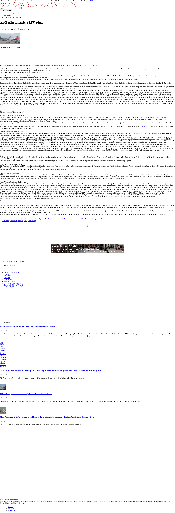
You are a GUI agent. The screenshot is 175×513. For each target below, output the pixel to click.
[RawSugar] (132, 501)
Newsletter (7, 16)
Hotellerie (7, 278)
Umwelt (99, 219)
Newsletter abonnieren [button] (10, 265)
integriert (20, 221)
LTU (25, 221)
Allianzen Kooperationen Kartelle (13, 219)
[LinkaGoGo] (98, 501)
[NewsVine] (116, 501)
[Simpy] (160, 501)
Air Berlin (5, 221)
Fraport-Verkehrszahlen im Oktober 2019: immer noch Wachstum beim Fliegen (27, 326)
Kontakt (10, 507)
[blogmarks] (49, 501)
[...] (1, 339)
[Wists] (15, 503)
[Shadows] (153, 501)
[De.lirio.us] (74, 501)
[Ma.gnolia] (108, 501)
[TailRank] (9, 503)
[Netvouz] (124, 501)
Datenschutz (12, 508)
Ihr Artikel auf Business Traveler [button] (13, 261)
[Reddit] (140, 501)
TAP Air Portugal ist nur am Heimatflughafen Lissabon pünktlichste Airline (26, 394)
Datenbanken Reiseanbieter (13, 17)
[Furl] (15, 501)
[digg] (11, 501)
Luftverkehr (66, 219)
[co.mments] (58, 501)
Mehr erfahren (94, 1)
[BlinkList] (40, 501)
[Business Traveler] (38, 6)
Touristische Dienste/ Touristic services (16, 285)
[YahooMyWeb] (23, 501)
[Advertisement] (87, 54)
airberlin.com (144, 126)
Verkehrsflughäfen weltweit (13, 287)
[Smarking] (167, 501)
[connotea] (66, 501)
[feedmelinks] (88, 501)
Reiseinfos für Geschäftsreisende (14, 14)
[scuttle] (146, 501)
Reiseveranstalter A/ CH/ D (13, 283)
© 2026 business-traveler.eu (9, 500)
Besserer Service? (30, 219)
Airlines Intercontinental (11, 272)
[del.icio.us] (4, 501)
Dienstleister (8, 276)
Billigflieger (40, 219)
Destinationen (49, 219)
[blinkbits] (32, 501)
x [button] (100, 1)
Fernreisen (58, 219)
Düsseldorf (13, 221)
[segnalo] (22, 503)
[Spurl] (2, 503)
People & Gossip (90, 219)
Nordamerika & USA (77, 219)
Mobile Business (9, 281)
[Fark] (81, 501)
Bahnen (6, 274)
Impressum (11, 510)
